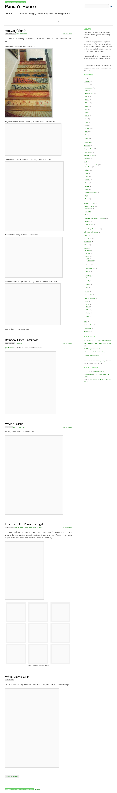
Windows (35, 527)
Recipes (86, 248)
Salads (86, 301)
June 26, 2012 (9, 680)
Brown (15, 427)
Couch (86, 176)
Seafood (87, 304)
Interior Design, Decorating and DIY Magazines (44, 13)
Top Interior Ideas (88, 325)
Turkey (88, 284)
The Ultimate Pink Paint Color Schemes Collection (97, 340)
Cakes (87, 258)
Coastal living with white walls (92, 349)
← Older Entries (12, 776)
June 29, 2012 (9, 527)
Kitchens (86, 235)
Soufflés (88, 271)
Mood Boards (87, 241)
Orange (87, 115)
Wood (24, 427)
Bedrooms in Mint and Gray (91, 355)
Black (86, 90)
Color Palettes (87, 142)
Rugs (86, 196)
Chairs (86, 173)
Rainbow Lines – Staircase (21, 339)
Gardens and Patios (89, 203)
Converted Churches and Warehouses (95, 218)
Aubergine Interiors (99, 371)
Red (30, 527)
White (33, 680)
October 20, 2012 (10, 34)
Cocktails (87, 253)
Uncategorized (87, 328)
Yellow (87, 138)
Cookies (88, 265)
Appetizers (88, 250)
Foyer (85, 161)
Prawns (88, 306)
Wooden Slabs (14, 423)
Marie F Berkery (88, 374)
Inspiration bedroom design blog (94, 361)
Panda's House (20, 6)
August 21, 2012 (9, 343)
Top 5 (85, 321)
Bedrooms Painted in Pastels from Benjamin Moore (98, 352)
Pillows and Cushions (91, 192)
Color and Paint (88, 88)
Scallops (88, 313)
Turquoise (87, 128)
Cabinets (87, 170)
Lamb (87, 281)
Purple (86, 122)
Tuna (87, 316)
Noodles (87, 292)
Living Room (87, 238)
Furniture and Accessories (91, 165)
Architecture (18, 527)
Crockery (87, 180)
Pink (86, 119)
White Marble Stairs (17, 676)
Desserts (87, 256)
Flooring (87, 183)
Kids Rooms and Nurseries (91, 232)
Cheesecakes (90, 260)
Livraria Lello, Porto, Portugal (24, 524)
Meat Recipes (88, 276)
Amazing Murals (15, 30)
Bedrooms (86, 85)
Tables (86, 199)
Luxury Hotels (89, 224)
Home (9, 13)
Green (86, 106)
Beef (87, 278)
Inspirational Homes (89, 206)
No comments (67, 34)
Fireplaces (86, 158)
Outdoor (86, 245)
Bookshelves (88, 167)
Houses (87, 221)
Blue (86, 96)
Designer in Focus (89, 149)
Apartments (88, 208)
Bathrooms (87, 81)
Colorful (19, 343)
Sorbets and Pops (90, 268)
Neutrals (27, 680)
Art (17, 34)
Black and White (89, 93)
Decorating (23, 34)
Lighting (87, 186)
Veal (87, 287)
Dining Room (87, 152)
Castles (87, 215)
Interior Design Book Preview (92, 229)
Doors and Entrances (89, 155)
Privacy (37, 789)
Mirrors (87, 189)
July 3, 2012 (8, 427)
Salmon (88, 310)
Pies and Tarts (88, 295)
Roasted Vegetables (90, 298)
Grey (20, 427)
